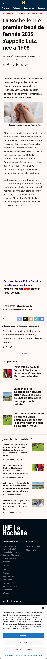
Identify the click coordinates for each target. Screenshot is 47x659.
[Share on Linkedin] (17, 65)
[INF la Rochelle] (23, 2)
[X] (7, 348)
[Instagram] (11, 348)
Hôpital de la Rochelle (12, 309)
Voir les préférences (23, 649)
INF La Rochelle (9, 459)
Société (20, 495)
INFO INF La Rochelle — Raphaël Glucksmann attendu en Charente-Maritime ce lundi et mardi (15, 469)
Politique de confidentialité (13, 655)
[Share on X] (12, 65)
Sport (19, 459)
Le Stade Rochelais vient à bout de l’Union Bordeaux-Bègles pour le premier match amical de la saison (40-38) (15, 450)
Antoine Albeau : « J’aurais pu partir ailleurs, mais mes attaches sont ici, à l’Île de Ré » (16, 504)
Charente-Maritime (25, 306)
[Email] (22, 65)
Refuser (23, 642)
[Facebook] (4, 348)
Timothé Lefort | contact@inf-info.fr (22, 56)
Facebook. (15, 292)
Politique (21, 477)
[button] (43, 608)
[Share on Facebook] (8, 65)
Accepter (23, 635)
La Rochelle (27, 309)
